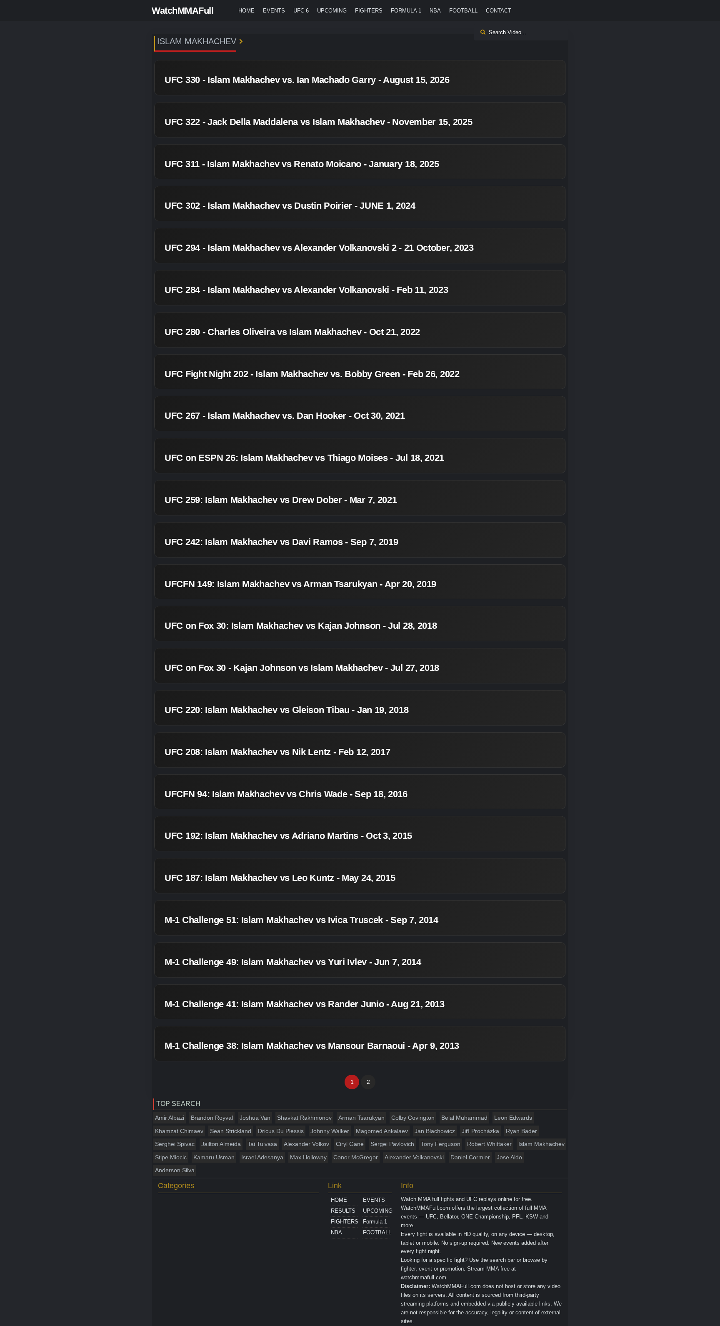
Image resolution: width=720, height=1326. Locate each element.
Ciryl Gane (350, 1144)
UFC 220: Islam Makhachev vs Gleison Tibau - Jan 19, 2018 (286, 710)
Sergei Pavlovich (392, 1144)
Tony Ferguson (440, 1144)
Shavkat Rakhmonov (304, 1117)
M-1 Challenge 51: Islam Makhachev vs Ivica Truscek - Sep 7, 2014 (301, 920)
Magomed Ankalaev (382, 1131)
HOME (246, 11)
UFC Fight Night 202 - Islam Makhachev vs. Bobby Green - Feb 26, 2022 (312, 374)
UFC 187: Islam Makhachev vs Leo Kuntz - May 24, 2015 (280, 878)
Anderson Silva (175, 1170)
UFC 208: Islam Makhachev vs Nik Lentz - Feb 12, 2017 (277, 752)
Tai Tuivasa (262, 1144)
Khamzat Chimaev (179, 1131)
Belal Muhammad (464, 1117)
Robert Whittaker (489, 1144)
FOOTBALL (463, 11)
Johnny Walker (329, 1131)
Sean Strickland (230, 1131)
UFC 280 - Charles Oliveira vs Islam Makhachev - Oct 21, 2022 (292, 332)
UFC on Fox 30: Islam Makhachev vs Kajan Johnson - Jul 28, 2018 (301, 625)
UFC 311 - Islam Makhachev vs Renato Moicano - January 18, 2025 (302, 164)
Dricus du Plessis (281, 1131)
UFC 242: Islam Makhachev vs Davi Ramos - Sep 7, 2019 (281, 542)
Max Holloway (308, 1157)
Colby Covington (413, 1117)
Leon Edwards (513, 1117)
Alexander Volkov (306, 1144)
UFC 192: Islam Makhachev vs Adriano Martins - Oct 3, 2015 (288, 836)
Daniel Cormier (470, 1157)
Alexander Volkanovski (414, 1157)
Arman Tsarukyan (361, 1117)
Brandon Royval (212, 1117)
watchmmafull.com (423, 1277)
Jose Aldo (509, 1157)
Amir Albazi (169, 1117)
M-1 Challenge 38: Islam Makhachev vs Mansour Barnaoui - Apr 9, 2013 (312, 1046)
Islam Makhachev (541, 1144)
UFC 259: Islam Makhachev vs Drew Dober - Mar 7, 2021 (281, 500)
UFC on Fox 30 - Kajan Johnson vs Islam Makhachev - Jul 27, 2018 (302, 668)
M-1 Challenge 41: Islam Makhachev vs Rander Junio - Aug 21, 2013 (305, 1004)
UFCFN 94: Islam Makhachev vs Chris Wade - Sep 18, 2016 (286, 794)
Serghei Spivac (175, 1144)
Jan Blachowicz (435, 1131)
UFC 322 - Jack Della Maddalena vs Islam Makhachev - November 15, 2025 (318, 122)
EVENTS (274, 11)
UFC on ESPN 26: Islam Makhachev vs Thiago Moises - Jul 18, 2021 (304, 458)
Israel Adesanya (262, 1157)
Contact (498, 11)
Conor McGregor (355, 1157)
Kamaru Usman (214, 1157)
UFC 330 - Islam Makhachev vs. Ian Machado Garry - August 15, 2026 (307, 80)
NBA (435, 11)
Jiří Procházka (480, 1131)
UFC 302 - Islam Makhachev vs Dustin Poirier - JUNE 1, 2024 (290, 205)
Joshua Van (255, 1117)
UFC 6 (301, 11)
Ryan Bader (521, 1131)
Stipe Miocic (171, 1157)
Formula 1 (406, 11)
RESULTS (343, 1211)
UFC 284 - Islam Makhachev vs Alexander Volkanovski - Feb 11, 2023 (306, 290)
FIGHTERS (368, 11)
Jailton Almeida (221, 1144)
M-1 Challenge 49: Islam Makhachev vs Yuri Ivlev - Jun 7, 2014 (293, 962)
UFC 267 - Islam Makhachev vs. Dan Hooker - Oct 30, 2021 (285, 415)
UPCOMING (332, 11)
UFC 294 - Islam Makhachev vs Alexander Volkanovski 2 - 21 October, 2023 (319, 248)
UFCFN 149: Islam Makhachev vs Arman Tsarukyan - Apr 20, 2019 (300, 584)
